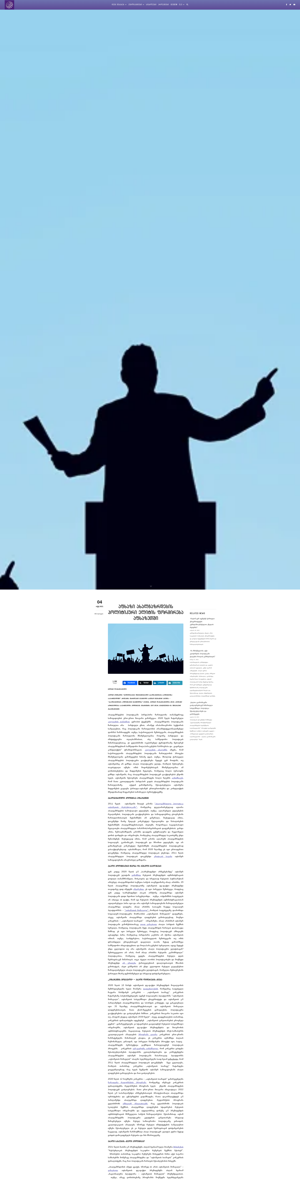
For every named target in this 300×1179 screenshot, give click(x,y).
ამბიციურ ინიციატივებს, (135, 1103)
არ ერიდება (129, 963)
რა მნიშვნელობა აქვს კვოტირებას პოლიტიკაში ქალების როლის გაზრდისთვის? (202, 654)
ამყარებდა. (138, 889)
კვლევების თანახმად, (119, 721)
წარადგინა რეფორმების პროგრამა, (127, 1082)
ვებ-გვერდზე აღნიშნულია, (146, 1048)
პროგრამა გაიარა (147, 1034)
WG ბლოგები (98, 614)
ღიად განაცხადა (148, 924)
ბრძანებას (178, 1147)
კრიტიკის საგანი (163, 856)
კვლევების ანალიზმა (156, 750)
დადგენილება (150, 989)
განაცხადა (173, 1059)
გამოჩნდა (136, 875)
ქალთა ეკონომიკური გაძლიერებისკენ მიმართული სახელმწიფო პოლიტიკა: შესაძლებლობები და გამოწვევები (201, 708)
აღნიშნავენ (177, 778)
